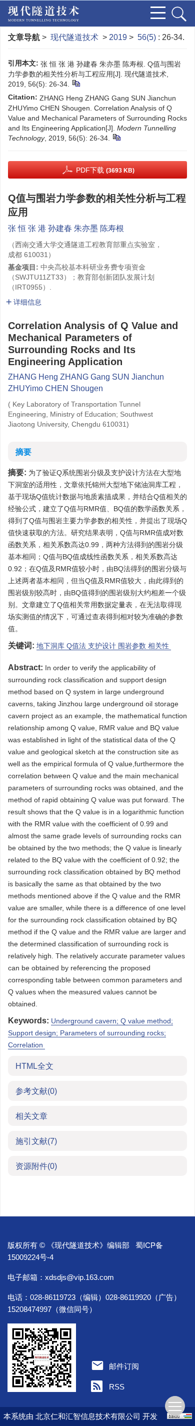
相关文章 (32, 1116)
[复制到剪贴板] (76, 83)
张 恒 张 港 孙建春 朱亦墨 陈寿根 (66, 228)
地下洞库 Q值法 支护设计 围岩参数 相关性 (103, 646)
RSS (116, 1386)
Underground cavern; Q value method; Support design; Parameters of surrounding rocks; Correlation (90, 1033)
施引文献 (36, 1141)
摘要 (24, 452)
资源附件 (36, 1166)
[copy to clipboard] (116, 137)
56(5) (148, 37)
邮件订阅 (124, 1366)
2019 (118, 37)
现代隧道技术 (74, 37)
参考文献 (36, 1091)
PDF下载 (105, 170)
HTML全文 (35, 1066)
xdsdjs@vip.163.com (79, 1277)
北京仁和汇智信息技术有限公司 (88, 1416)
